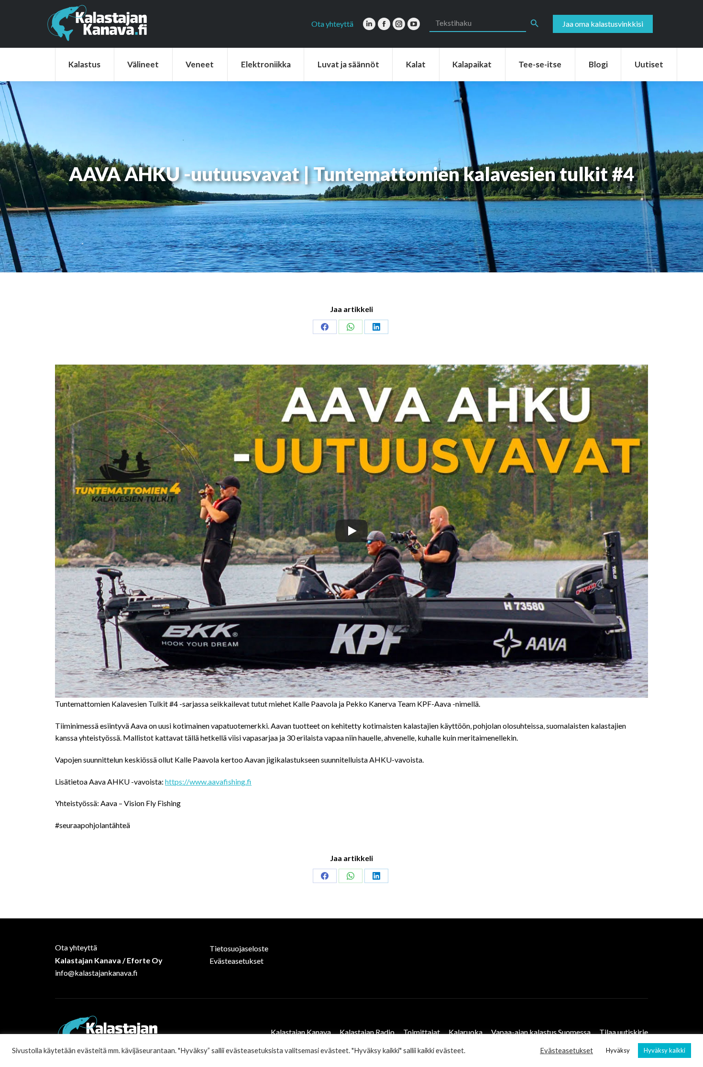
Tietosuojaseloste (238, 948)
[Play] (351, 530)
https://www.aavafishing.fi (208, 781)
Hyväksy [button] (618, 1050)
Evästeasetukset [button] (566, 1050)
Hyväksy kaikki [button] (664, 1050)
